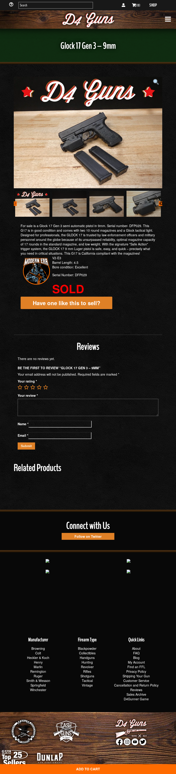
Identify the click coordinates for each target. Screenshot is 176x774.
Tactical (87, 680)
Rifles (87, 671)
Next (161, 203)
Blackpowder (87, 648)
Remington (38, 671)
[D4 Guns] (88, 19)
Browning (38, 648)
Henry (38, 662)
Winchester (38, 689)
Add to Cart (88, 768)
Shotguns (87, 676)
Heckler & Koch (38, 657)
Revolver (87, 666)
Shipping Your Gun (136, 676)
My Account (136, 662)
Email (23, 435)
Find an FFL (136, 666)
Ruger (38, 676)
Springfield (38, 685)
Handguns (87, 657)
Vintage (87, 685)
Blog (136, 657)
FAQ (136, 653)
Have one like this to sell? (66, 303)
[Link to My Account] (123, 5)
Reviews (136, 689)
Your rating (27, 381)
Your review (28, 395)
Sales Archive (136, 694)
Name (23, 424)
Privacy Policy (136, 671)
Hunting (87, 662)
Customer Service (136, 680)
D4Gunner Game (136, 699)
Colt (38, 653)
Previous (14, 203)
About (136, 648)
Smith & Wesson (38, 680)
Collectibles (87, 653)
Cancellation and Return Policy (136, 685)
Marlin (38, 666)
